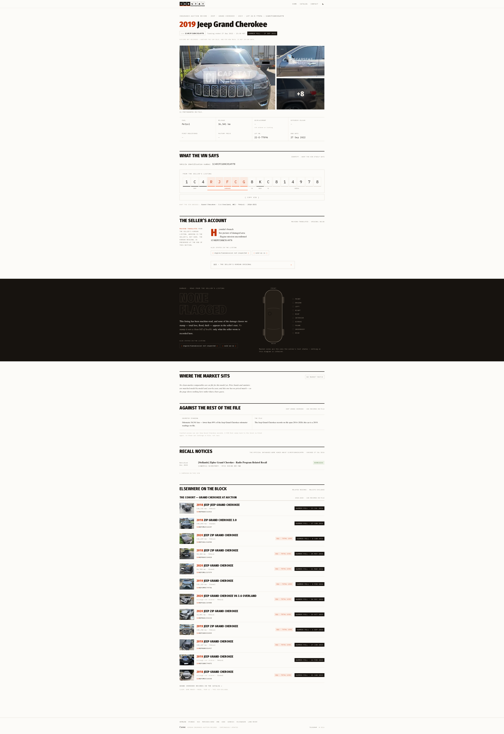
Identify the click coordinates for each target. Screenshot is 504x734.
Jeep (213, 16)
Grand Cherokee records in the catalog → (201, 686)
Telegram (313, 727)
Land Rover (252, 722)
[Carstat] (192, 4)
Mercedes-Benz (208, 722)
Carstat (183, 727)
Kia (198, 722)
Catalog (303, 4)
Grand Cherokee (227, 16)
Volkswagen (241, 722)
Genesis (231, 722)
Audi (223, 722)
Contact (314, 4)
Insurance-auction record (193, 16)
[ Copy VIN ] (252, 197)
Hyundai (191, 722)
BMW (218, 722)
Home (294, 4)
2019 (240, 16)
